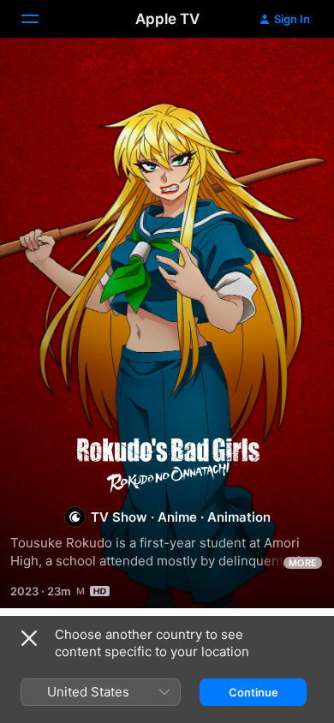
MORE (303, 563)
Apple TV (167, 18)
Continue (253, 692)
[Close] (29, 638)
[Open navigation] (40, 19)
